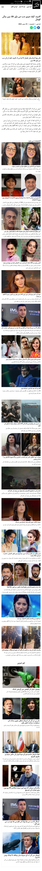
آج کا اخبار (22, 6)
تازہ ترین (29, 6)
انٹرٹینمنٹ (31, 24)
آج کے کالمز (14, 6)
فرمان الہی (26, 1)
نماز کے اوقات (17, 1)
